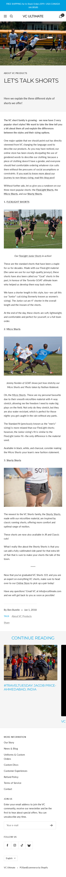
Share (7, 622)
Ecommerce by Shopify (37, 867)
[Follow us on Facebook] (7, 845)
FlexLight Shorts (45, 189)
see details (33, 7)
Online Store (23, 583)
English (9, 858)
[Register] (51, 825)
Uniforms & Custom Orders (14, 756)
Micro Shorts (14, 329)
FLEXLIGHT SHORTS (18, 201)
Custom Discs (11, 764)
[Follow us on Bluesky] (29, 845)
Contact (8, 788)
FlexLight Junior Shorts (30, 255)
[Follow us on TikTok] (21, 845)
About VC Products (15, 73)
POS (22, 867)
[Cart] (60, 16)
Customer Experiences (15, 770)
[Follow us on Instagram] (14, 845)
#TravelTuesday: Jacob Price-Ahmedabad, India (30, 687)
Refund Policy (11, 776)
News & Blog (11, 748)
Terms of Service (12, 782)
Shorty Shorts (14, 460)
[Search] (11, 16)
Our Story (9, 742)
